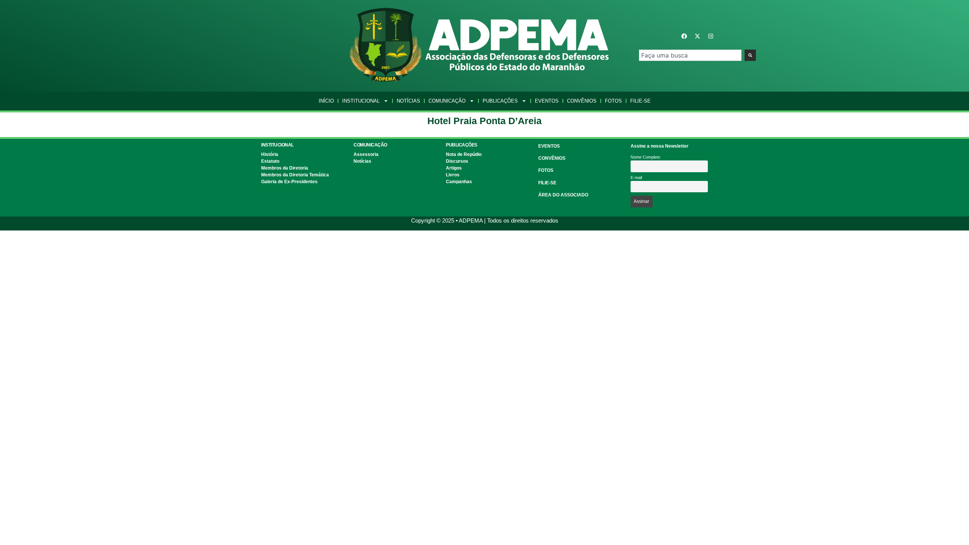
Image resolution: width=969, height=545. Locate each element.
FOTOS (545, 170)
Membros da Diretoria (284, 168)
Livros (453, 175)
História (269, 154)
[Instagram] (711, 36)
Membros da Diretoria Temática (295, 175)
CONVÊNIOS (552, 158)
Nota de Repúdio (463, 154)
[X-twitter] (697, 36)
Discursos (457, 161)
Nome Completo (645, 157)
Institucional (361, 101)
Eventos (547, 101)
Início (326, 101)
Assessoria (366, 154)
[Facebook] (684, 36)
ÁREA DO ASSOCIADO (563, 195)
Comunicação (447, 101)
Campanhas (459, 181)
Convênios (582, 101)
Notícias (408, 101)
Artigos (454, 168)
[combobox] (690, 55)
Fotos (613, 101)
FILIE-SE (547, 182)
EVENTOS (549, 146)
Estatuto (270, 161)
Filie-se (640, 101)
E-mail (636, 177)
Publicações (500, 101)
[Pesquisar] (750, 55)
